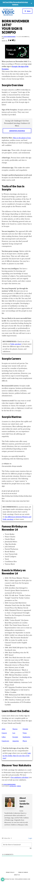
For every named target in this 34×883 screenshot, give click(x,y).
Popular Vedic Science (9, 12)
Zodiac (19, 786)
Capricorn (5, 741)
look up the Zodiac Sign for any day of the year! (17, 755)
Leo (13, 733)
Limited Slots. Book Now (17, 131)
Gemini (25, 729)
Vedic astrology (15, 344)
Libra (4, 737)
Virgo (25, 733)
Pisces (25, 741)
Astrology (13, 786)
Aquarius (15, 741)
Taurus (14, 729)
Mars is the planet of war (22, 138)
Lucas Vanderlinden (9, 36)
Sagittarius (26, 737)
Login (30, 838)
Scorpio (15, 737)
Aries (3, 729)
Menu (28, 11)
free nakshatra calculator (20, 777)
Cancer (4, 733)
